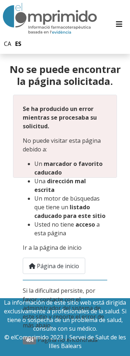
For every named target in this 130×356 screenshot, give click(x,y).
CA (7, 44)
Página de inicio (57, 266)
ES (18, 44)
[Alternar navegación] (119, 24)
